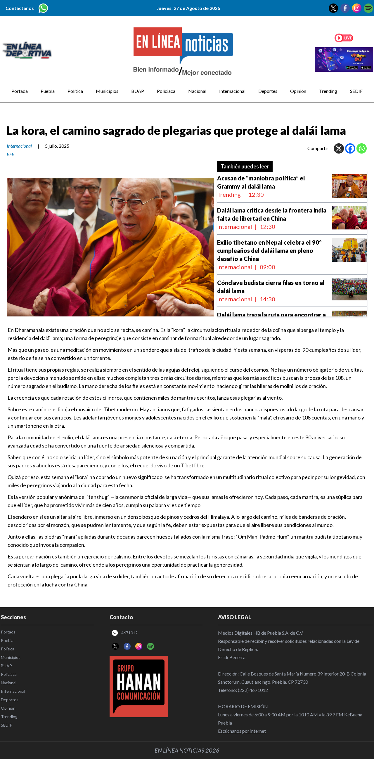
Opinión (298, 91)
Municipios (107, 91)
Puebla (48, 91)
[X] (339, 148)
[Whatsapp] (361, 148)
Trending (328, 91)
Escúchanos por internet (242, 731)
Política (75, 91)
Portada (19, 91)
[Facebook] (350, 148)
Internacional (232, 91)
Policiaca (166, 91)
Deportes (267, 91)
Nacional (197, 91)
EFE (10, 154)
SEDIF (356, 91)
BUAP (137, 91)
